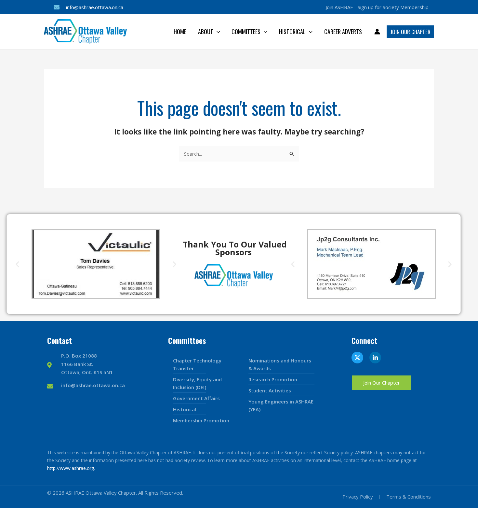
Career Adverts (343, 31)
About (205, 31)
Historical (292, 31)
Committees (246, 31)
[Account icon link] (377, 32)
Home (180, 31)
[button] (216, 31)
